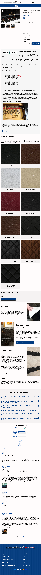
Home (1, 8)
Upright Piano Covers (6, 557)
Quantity (25, 41)
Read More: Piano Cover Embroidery (24, 342)
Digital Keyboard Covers (6, 563)
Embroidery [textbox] (25, 37)
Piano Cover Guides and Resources (8, 565)
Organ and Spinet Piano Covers (7, 559)
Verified (19, 445)
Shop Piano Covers (26, 557)
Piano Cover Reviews (26, 565)
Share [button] (4, 131)
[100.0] (20, 442)
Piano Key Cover (5, 562)
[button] (37, 2)
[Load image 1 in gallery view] (3, 26)
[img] (4, 451)
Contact (24, 563)
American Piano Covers (14, 571)
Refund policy (22, 571)
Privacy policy (22, 572)
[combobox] (24, 2)
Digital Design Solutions (36, 571)
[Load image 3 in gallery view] (13, 26)
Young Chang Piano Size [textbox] (27, 20)
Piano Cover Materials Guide (8, 299)
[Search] (29, 2)
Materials (24, 559)
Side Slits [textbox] (25, 29)
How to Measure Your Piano (28, 560)
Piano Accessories (5, 560)
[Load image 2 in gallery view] (8, 26)
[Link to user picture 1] (4, 485)
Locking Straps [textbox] (26, 33)
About (24, 562)
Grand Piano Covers (5, 8)
